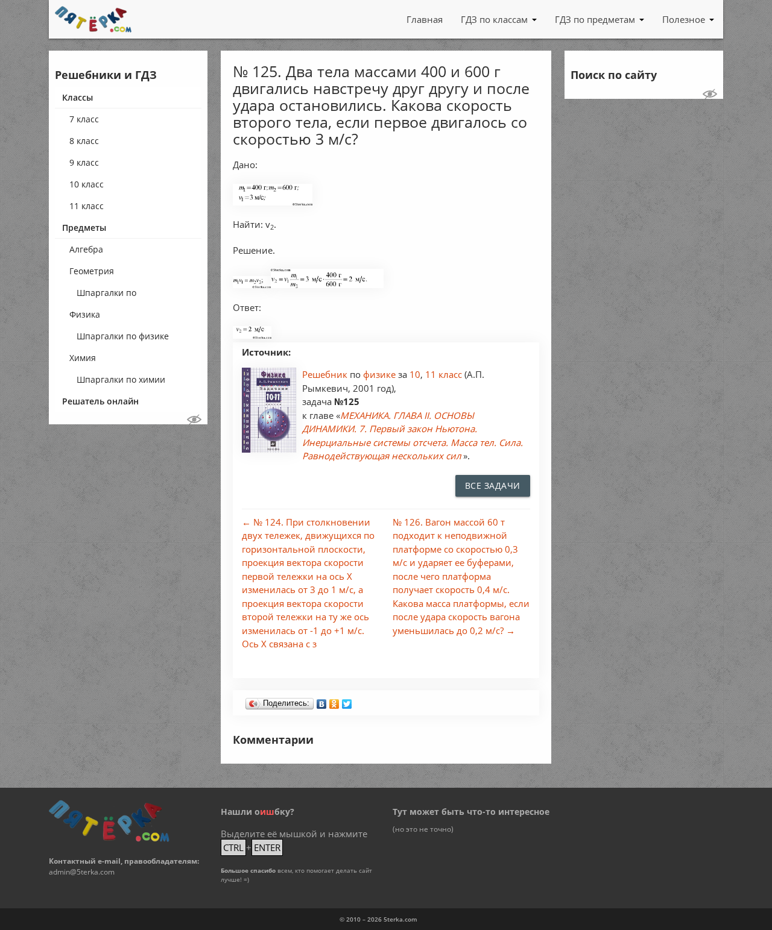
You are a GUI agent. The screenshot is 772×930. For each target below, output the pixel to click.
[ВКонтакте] (321, 701)
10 (415, 374)
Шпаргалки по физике (123, 336)
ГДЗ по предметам (595, 19)
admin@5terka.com (82, 872)
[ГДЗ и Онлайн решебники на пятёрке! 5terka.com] (93, 19)
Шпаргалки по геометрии (106, 295)
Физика (84, 314)
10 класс (86, 184)
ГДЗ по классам (494, 19)
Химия (82, 357)
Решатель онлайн (100, 401)
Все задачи (492, 485)
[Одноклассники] (334, 701)
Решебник (326, 374)
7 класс (84, 119)
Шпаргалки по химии (121, 379)
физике (380, 374)
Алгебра (86, 249)
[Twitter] (347, 701)
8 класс (84, 140)
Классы (77, 97)
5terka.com (400, 919)
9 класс (84, 162)
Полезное (683, 19)
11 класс (86, 206)
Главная (425, 19)
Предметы (84, 227)
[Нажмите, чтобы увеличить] (272, 202)
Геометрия (91, 271)
